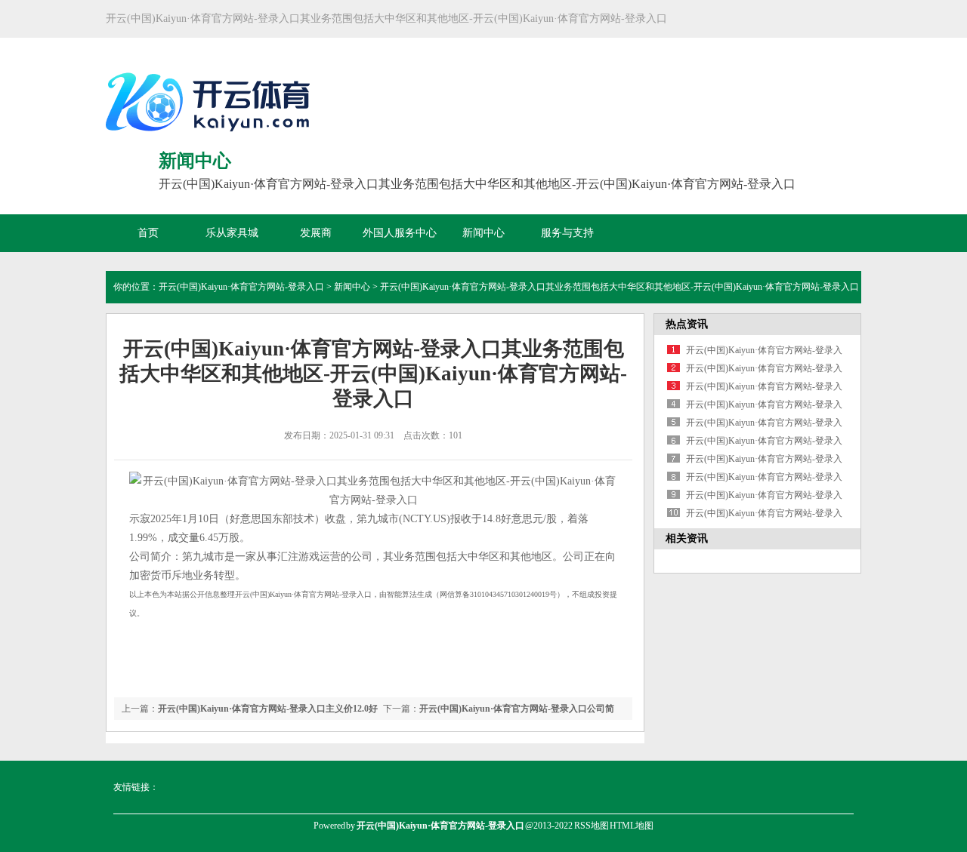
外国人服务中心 (400, 232)
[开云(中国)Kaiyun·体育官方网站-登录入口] (211, 135)
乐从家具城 (231, 232)
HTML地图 (631, 825)
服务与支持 (567, 232)
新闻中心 (483, 232)
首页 (148, 232)
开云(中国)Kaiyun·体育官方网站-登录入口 (241, 286)
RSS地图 (591, 825)
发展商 (316, 232)
